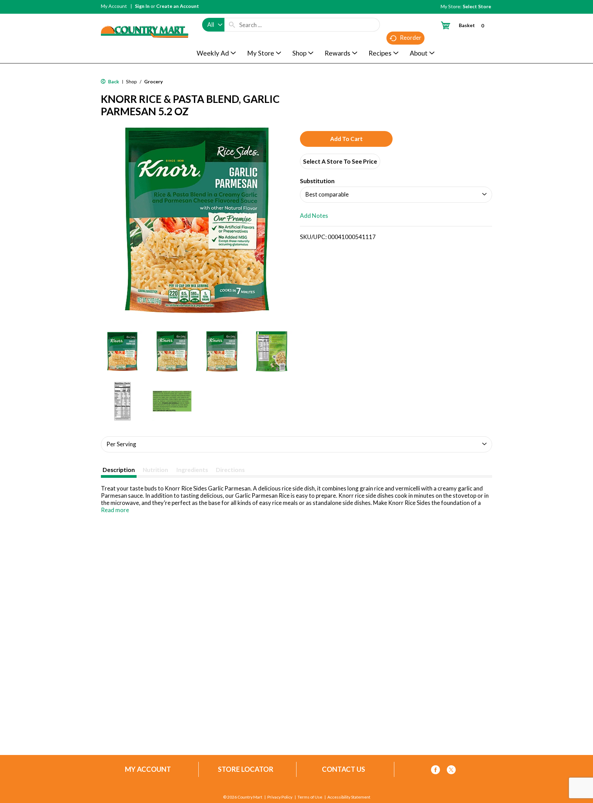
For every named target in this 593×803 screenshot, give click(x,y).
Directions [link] (230, 469)
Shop (131, 81)
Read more (115, 509)
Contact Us (343, 769)
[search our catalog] (232, 25)
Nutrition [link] (155, 469)
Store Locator (246, 769)
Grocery (153, 81)
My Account (114, 6)
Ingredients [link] (192, 469)
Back (113, 81)
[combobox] (213, 25)
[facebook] (435, 771)
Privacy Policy (279, 797)
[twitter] (451, 771)
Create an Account (177, 6)
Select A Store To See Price (340, 161)
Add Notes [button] (314, 215)
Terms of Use (310, 797)
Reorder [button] (410, 37)
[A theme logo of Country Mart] (144, 19)
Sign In (142, 6)
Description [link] (119, 469)
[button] (122, 351)
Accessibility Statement (348, 797)
